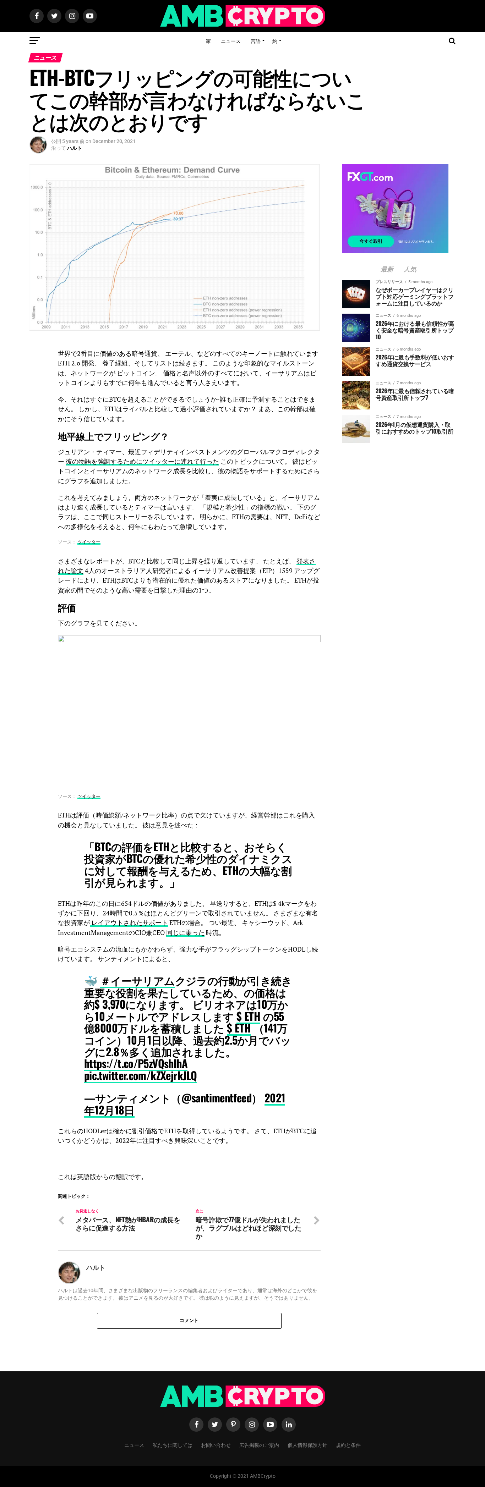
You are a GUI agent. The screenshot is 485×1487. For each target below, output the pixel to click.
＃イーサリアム (137, 980)
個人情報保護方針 (307, 1444)
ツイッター (88, 542)
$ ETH (248, 1016)
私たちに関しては (172, 1444)
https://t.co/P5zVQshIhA (135, 1063)
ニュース (231, 40)
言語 (256, 40)
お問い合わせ (216, 1444)
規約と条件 (348, 1444)
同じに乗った (185, 933)
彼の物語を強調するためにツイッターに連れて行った (142, 461)
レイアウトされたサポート (129, 923)
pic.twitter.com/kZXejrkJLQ (140, 1075)
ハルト (74, 148)
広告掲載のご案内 (259, 1444)
